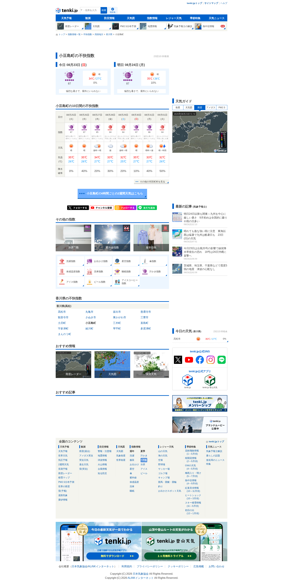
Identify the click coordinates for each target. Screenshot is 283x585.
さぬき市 (90, 317)
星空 (132, 469)
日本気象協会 (79, 566)
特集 (208, 464)
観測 (88, 18)
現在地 (112, 12)
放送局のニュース (215, 460)
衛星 (178, 107)
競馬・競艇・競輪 (167, 482)
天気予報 (66, 18)
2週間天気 (63, 464)
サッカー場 (164, 469)
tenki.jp (67, 11)
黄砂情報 (62, 499)
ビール (144, 473)
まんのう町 (64, 334)
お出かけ (134, 464)
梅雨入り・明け (193, 474)
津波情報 (102, 460)
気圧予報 (62, 460)
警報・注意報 (105, 451)
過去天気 (83, 464)
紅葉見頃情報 (192, 489)
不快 (144, 460)
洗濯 (132, 455)
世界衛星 (120, 460)
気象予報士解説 (214, 451)
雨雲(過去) (84, 451)
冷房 (143, 464)
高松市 (62, 311)
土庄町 (62, 323)
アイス (144, 469)
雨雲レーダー (65, 473)
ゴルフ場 (162, 473)
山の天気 (162, 451)
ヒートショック (193, 497)
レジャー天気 (174, 18)
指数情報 (152, 18)
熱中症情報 (191, 482)
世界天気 (62, 455)
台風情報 (102, 469)
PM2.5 (221, 107)
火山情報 (102, 464)
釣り (160, 486)
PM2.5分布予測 (66, 482)
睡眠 (132, 491)
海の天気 (162, 455)
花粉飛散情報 (192, 452)
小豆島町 (90, 323)
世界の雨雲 (64, 486)
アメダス (210, 107)
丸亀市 (89, 311)
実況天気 (83, 460)
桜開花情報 (191, 459)
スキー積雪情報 (193, 504)
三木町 (117, 323)
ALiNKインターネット (101, 566)
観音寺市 (63, 317)
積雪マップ (64, 477)
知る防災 (102, 473)
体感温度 (134, 482)
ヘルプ (223, 3)
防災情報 (109, 18)
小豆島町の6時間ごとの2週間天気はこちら (115, 193)
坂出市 (117, 311)
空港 (160, 460)
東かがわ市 (119, 317)
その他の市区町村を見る (152, 181)
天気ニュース (217, 18)
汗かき (144, 455)
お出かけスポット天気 (169, 491)
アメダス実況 (86, 455)
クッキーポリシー (178, 566)
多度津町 (146, 328)
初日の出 (192, 512)
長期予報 (62, 469)
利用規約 (127, 566)
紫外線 (133, 477)
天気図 (131, 18)
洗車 (132, 486)
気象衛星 (120, 455)
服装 (132, 460)
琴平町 (117, 328)
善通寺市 (146, 311)
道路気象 (62, 495)
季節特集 (195, 18)
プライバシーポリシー (150, 566)
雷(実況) (83, 469)
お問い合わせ (216, 566)
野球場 (161, 464)
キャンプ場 (164, 477)
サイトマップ (211, 3)
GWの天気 (191, 467)
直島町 (144, 323)
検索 (104, 10)
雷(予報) (62, 491)
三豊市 (144, 317)
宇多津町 (63, 328)
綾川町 (89, 328)
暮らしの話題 (213, 455)
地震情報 (102, 455)
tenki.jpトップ (194, 3)
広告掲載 (198, 566)
